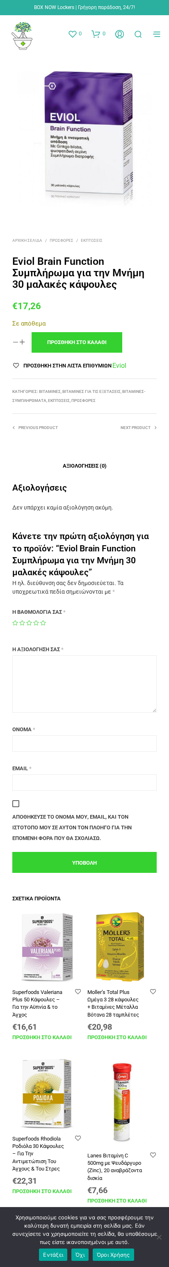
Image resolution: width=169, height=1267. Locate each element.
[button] (75, 34)
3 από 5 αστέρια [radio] (29, 623)
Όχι (79, 1254)
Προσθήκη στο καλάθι (42, 1037)
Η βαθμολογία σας (39, 612)
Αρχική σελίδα (27, 240)
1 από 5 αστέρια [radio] (15, 623)
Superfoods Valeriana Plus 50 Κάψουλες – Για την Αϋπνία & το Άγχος (37, 1003)
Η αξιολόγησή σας (38, 649)
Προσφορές (61, 240)
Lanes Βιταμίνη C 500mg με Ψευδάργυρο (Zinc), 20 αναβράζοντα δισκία (114, 1166)
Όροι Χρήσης (113, 1254)
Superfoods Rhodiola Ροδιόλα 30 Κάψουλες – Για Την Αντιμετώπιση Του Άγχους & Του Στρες (38, 1154)
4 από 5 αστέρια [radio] (36, 623)
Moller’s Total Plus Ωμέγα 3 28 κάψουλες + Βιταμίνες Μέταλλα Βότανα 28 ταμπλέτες (113, 1003)
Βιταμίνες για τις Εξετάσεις (91, 391)
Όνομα (23, 729)
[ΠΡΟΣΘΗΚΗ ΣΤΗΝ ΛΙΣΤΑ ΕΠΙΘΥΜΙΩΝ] (78, 992)
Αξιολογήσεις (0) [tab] (85, 466)
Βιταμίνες (50, 391)
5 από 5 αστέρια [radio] (43, 623)
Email (22, 768)
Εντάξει (53, 1254)
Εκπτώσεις (92, 240)
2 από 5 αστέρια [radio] (22, 623)
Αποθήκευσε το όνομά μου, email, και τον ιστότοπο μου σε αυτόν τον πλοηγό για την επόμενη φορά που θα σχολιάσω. (72, 827)
